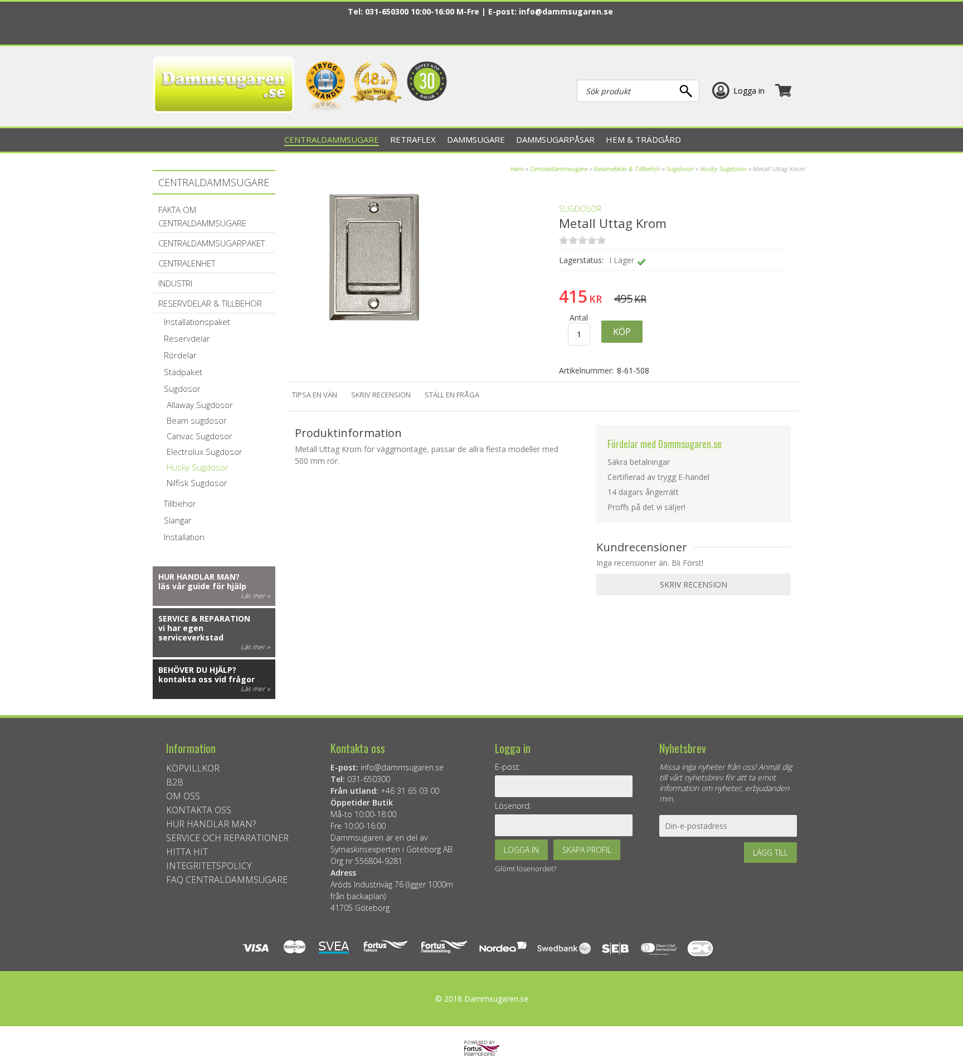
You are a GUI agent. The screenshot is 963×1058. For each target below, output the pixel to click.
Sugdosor (679, 168)
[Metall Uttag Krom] (375, 339)
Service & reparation (204, 618)
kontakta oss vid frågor (206, 679)
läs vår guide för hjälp (202, 586)
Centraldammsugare (558, 168)
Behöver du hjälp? (197, 669)
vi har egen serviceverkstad (190, 633)
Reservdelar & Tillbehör (627, 168)
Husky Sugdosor (722, 168)
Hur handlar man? (199, 576)
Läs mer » (255, 595)
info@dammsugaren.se (566, 11)
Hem (516, 168)
